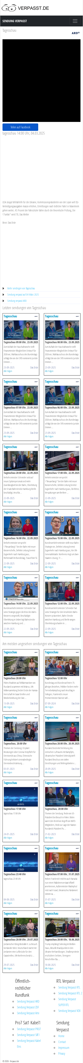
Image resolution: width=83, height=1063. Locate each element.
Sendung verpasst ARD (17, 301)
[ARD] (75, 32)
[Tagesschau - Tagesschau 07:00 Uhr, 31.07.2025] (62, 862)
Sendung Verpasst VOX (69, 1011)
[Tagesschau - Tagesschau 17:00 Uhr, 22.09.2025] (62, 460)
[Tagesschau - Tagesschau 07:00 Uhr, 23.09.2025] (21, 395)
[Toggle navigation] (75, 21)
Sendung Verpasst (15, 21)
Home (61, 1036)
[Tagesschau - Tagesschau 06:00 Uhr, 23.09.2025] (62, 395)
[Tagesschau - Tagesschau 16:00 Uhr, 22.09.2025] (21, 526)
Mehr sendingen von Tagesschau (21, 288)
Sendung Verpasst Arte (28, 1013)
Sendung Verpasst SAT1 (28, 1035)
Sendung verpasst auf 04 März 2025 (23, 294)
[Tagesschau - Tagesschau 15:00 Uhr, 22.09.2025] (62, 526)
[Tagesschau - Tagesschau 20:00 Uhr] (21, 666)
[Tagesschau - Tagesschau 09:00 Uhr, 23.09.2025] (21, 330)
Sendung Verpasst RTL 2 (70, 993)
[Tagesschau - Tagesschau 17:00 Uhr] (21, 796)
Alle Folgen (8, 371)
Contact (62, 1042)
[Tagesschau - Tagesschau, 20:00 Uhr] (21, 731)
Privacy (61, 1053)
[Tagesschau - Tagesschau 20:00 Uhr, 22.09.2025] (21, 460)
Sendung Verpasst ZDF (28, 1007)
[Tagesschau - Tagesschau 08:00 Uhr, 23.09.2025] (62, 330)
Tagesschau (9, 30)
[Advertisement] (41, 164)
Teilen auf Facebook (20, 127)
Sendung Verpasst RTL (69, 987)
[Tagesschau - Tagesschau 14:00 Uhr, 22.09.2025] (21, 591)
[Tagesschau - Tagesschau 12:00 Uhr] (62, 666)
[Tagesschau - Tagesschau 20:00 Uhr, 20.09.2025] (62, 731)
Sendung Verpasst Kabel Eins (29, 1044)
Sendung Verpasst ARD (28, 1001)
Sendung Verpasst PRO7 (29, 1029)
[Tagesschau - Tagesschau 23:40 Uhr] (21, 862)
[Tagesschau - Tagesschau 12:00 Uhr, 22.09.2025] (62, 591)
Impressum (63, 1048)
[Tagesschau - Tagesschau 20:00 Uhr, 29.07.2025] (21, 927)
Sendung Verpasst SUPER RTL (67, 1002)
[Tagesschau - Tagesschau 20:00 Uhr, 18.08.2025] (62, 927)
